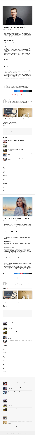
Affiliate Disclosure (15, 433)
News (3, 182)
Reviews (4, 184)
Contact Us (10, 433)
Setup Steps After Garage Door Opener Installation (16, 140)
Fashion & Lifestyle (5, 172)
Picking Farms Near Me (5, 183)
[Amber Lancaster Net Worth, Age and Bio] (17, 206)
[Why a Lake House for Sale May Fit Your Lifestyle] (5, 150)
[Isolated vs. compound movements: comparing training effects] (5, 388)
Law (3, 179)
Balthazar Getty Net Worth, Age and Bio (10, 278)
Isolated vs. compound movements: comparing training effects (17, 387)
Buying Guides (4, 352)
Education (4, 171)
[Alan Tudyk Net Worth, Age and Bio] (17, 15)
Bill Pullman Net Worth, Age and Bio (24, 95)
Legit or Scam (4, 180)
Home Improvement (5, 176)
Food (3, 356)
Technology (4, 371)
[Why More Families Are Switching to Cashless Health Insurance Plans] (5, 383)
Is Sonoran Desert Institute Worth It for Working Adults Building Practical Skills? (20, 154)
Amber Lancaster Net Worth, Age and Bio (10, 95)
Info (3, 360)
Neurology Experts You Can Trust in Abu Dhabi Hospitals (17, 391)
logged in (8, 131)
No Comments (14, 29)
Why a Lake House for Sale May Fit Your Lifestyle (15, 149)
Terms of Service (20, 433)
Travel (3, 191)
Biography (4, 167)
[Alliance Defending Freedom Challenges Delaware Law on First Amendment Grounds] (25, 112)
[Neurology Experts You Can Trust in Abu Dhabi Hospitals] (5, 392)
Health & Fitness (5, 175)
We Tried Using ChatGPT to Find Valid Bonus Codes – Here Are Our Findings (10, 118)
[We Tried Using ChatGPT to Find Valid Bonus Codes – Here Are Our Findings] (10, 112)
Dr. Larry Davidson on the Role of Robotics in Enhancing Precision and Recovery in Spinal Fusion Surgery (10, 123)
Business (4, 168)
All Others (4, 348)
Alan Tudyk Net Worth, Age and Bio (24, 278)
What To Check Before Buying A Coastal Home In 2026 (16, 144)
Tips (3, 190)
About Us (7, 433)
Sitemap (29, 433)
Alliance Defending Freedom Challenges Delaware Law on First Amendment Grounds (25, 118)
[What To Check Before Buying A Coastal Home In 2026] (5, 145)
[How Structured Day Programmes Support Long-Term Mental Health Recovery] (5, 159)
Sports (3, 186)
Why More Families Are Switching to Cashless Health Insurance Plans (19, 382)
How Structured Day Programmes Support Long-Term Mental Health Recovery (20, 158)
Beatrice (6, 29)
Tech (3, 187)
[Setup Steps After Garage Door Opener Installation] (5, 141)
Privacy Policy (25, 433)
